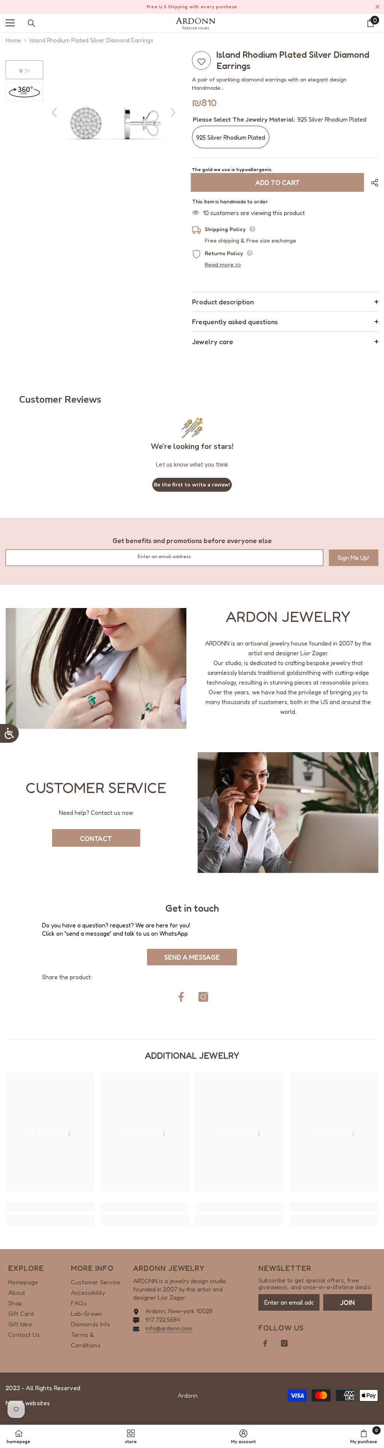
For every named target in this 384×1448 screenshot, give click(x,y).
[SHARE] (371, 183)
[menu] (10, 22)
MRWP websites (28, 1403)
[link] (96, 668)
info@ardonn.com (169, 1328)
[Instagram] (203, 997)
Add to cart (278, 182)
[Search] (31, 23)
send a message (192, 957)
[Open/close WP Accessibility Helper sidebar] (9, 733)
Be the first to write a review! (192, 484)
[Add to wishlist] (201, 60)
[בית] (196, 23)
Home (13, 40)
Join (347, 1302)
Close (377, 7)
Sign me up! (353, 557)
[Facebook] (181, 997)
